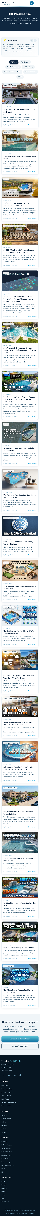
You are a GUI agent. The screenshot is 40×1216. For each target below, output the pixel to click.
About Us (4, 1115)
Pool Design (25, 62)
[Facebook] (9, 1075)
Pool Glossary (5, 1162)
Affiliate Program (6, 1155)
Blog (2, 1172)
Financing (4, 1141)
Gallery (3, 1122)
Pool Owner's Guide (7, 1165)
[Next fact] (35, 40)
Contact (3, 1132)
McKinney (4, 1188)
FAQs (3, 1168)
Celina (3, 1195)
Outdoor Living (28, 67)
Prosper (3, 1185)
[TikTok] (20, 1075)
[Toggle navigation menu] (36, 3)
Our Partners (5, 1158)
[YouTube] (15, 1075)
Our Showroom (6, 1118)
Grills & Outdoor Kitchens (12, 72)
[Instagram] (3, 1075)
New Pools (4, 1085)
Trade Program (6, 1148)
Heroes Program (6, 1152)
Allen (2, 1198)
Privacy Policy (10, 1213)
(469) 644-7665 (21, 1046)
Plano (3, 1191)
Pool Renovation (6, 1089)
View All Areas (5, 1202)
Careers (3, 1129)
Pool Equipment (6, 1106)
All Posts (14, 62)
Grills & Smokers (6, 1095)
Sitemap (31, 1213)
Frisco (3, 1181)
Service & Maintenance (8, 1102)
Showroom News (30, 72)
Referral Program (6, 1145)
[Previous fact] (31, 40)
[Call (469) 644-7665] (32, 3)
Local (20, 76)
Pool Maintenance (13, 67)
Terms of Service (22, 1213)
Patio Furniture (5, 1099)
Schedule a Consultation (20, 1039)
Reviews (4, 1125)
